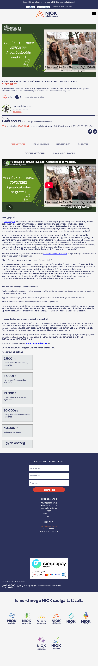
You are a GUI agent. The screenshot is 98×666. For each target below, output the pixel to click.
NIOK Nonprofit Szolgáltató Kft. (14, 581)
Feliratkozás (49, 490)
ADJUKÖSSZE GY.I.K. (49, 503)
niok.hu (30, 7)
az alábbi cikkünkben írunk (55, 253)
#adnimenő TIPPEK (49, 506)
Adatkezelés (49, 514)
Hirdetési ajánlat (49, 508)
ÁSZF (49, 511)
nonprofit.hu (43, 7)
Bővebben (17, 111)
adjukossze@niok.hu (49, 526)
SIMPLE (49, 516)
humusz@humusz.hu (20, 109)
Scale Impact (9, 221)
